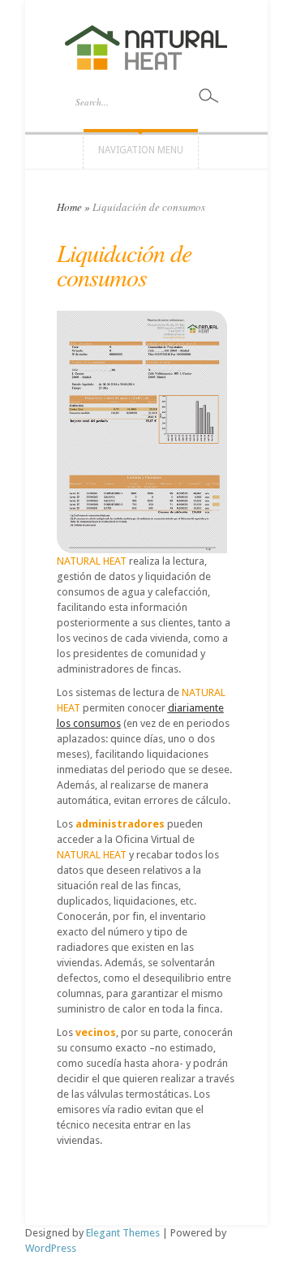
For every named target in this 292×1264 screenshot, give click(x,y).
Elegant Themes (123, 1233)
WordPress (50, 1248)
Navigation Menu (140, 150)
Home (69, 207)
